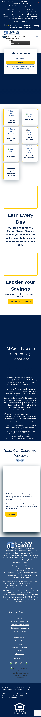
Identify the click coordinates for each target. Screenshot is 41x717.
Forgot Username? (14, 66)
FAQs (20, 644)
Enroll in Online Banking (20, 69)
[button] (18, 460)
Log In (20, 63)
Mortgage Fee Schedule (20, 696)
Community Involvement (20, 628)
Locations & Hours (20, 618)
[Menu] (37, 35)
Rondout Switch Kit (20, 638)
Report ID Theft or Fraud (20, 625)
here (7, 25)
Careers (20, 651)
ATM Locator (19, 654)
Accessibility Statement (20, 647)
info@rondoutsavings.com (26, 588)
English (16, 43)
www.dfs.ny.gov (20, 601)
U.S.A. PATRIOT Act (21, 693)
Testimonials (19, 634)
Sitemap (13, 689)
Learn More (11, 514)
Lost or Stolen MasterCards (20, 622)
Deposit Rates (20, 641)
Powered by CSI (20, 713)
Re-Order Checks (20, 631)
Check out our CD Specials (20, 301)
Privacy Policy (7, 693)
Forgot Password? (27, 66)
